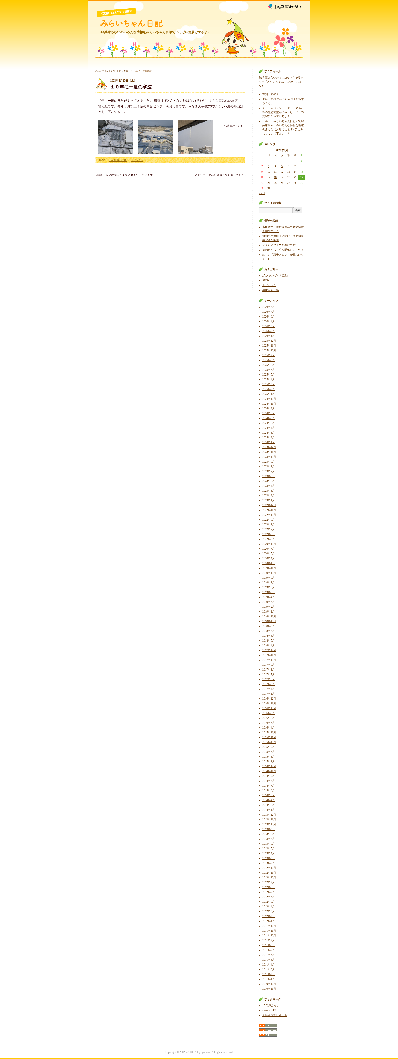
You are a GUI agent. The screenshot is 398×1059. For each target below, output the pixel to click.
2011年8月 (268, 945)
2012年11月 (269, 872)
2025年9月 (268, 355)
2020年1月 (268, 563)
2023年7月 (268, 471)
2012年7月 (268, 892)
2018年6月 (268, 635)
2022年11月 (269, 510)
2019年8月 (268, 582)
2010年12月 (269, 984)
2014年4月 (268, 800)
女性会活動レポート (274, 1015)
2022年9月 (268, 519)
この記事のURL (118, 160)
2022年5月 (268, 539)
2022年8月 (268, 524)
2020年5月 (268, 553)
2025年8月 (268, 360)
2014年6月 (268, 790)
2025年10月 (269, 350)
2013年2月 (268, 863)
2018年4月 (268, 645)
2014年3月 (268, 805)
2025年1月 (268, 394)
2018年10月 (269, 621)
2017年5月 (268, 684)
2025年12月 (269, 340)
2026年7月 (268, 311)
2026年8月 (268, 307)
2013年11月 (269, 819)
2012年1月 (268, 921)
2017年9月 (268, 664)
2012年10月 (269, 877)
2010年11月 (269, 988)
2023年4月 (268, 485)
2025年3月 (268, 384)
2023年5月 (268, 481)
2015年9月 (268, 747)
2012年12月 (269, 867)
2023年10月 (269, 456)
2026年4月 (268, 321)
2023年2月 (268, 495)
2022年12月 (269, 505)
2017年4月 (268, 689)
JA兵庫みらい (288, 5)
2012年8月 (268, 887)
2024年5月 (268, 423)
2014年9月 (268, 776)
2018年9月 (268, 626)
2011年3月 (268, 969)
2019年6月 (268, 587)
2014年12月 (269, 766)
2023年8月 (268, 466)
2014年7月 (268, 785)
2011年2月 (268, 974)
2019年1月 (268, 611)
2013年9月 (268, 829)
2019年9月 (268, 577)
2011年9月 (268, 940)
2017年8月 (268, 669)
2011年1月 (268, 979)
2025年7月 (268, 365)
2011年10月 (269, 935)
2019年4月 (268, 597)
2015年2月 (268, 761)
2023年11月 (269, 452)
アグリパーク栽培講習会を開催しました (220, 175)
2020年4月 (268, 558)
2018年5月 (268, 640)
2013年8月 (268, 834)
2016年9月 (268, 713)
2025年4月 (268, 379)
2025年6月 (268, 369)
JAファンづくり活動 (275, 275)
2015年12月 (269, 732)
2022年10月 (269, 514)
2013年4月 (268, 853)
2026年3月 (268, 326)
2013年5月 (268, 848)
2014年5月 (268, 795)
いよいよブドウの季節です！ (280, 245)
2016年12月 (269, 698)
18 (275, 177)
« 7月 (262, 193)
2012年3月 (268, 911)
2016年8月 (268, 718)
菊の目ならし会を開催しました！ (283, 249)
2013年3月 (268, 858)
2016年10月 (269, 708)
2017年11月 (269, 655)
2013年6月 (268, 843)
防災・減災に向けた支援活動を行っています (124, 175)
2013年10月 (269, 824)
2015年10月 (269, 742)
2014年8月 (268, 780)
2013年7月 (268, 838)
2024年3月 (268, 432)
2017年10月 (269, 660)
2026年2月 (268, 331)
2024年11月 (269, 403)
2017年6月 (268, 679)
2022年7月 (268, 529)
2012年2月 (268, 916)
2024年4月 (268, 427)
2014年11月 (269, 771)
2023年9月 (268, 461)
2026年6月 (268, 316)
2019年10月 (269, 573)
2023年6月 (268, 476)
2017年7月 (268, 674)
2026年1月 (268, 336)
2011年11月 (269, 930)
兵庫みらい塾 (270, 290)
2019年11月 (269, 568)
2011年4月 (268, 964)
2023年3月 (268, 490)
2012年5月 (268, 901)
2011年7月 (268, 950)
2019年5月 (268, 592)
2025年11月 (269, 345)
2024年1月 (268, 442)
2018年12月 (269, 616)
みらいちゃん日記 (131, 23)
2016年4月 (268, 727)
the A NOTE (269, 1010)
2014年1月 (268, 809)
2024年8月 (268, 413)
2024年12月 (269, 398)
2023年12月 (269, 447)
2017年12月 (269, 650)
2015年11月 (269, 737)
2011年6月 (268, 955)
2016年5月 (268, 722)
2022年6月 (268, 534)
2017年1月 (268, 693)
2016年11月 (269, 703)
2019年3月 (268, 602)
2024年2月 (268, 437)
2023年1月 (268, 500)
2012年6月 (268, 897)
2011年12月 (269, 926)
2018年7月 (268, 631)
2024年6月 (268, 418)
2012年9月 (268, 882)
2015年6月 (268, 751)
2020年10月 (269, 544)
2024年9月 (268, 408)
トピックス (122, 71)
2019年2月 (268, 606)
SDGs (265, 280)
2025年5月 (268, 374)
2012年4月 (268, 906)
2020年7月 (268, 548)
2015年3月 (268, 756)
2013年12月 (269, 814)
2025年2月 (268, 389)
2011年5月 (268, 959)
